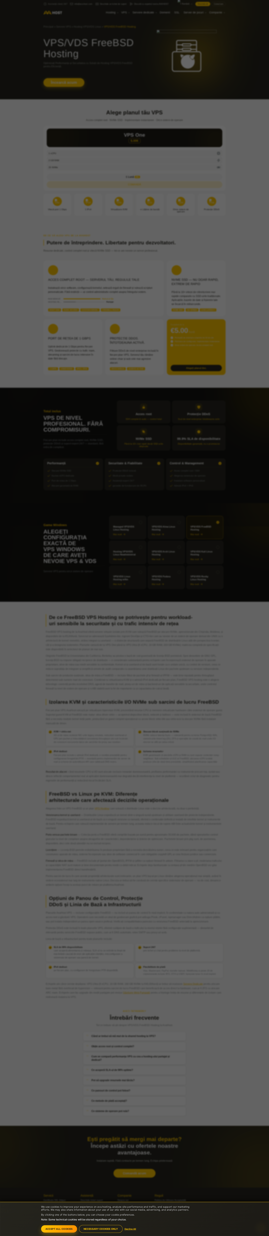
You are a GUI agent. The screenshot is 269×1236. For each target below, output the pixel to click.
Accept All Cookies (59, 1228)
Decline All (130, 1229)
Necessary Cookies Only (101, 1228)
